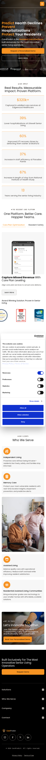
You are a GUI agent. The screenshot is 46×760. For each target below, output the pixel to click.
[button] (42, 4)
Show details (34, 401)
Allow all (23, 408)
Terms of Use (29, 755)
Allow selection (23, 415)
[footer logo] (9, 730)
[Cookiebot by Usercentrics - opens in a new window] (34, 336)
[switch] (40, 379)
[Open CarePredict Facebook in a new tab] (12, 737)
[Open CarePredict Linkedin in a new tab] (28, 737)
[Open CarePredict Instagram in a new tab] (5, 737)
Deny (23, 422)
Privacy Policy (17, 755)
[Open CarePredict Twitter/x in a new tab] (20, 737)
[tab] (14, 225)
